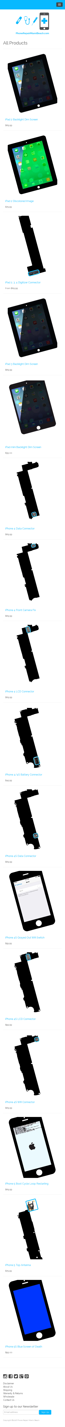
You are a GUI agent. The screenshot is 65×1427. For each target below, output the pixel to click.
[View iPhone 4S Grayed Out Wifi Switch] (32, 901)
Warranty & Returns (13, 1393)
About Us (8, 1387)
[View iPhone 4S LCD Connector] (32, 982)
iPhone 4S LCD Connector (20, 1018)
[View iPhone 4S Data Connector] (32, 819)
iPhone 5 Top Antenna (18, 1265)
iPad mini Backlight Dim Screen (23, 447)
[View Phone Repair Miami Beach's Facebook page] (11, 1376)
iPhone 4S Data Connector (20, 856)
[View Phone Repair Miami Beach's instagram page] (5, 1376)
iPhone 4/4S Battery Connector (23, 774)
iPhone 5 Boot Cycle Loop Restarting (26, 1183)
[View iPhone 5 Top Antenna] (32, 1228)
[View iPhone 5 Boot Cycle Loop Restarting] (32, 1147)
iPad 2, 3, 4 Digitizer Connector (23, 282)
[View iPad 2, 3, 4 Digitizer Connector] (32, 246)
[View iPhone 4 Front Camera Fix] (32, 573)
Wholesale (8, 1396)
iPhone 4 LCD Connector (19, 691)
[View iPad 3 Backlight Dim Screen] (32, 327)
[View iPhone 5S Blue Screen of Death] (32, 1310)
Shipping (7, 1390)
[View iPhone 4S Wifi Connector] (32, 1065)
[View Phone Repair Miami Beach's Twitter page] (16, 1376)
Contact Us (8, 1400)
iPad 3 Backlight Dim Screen (21, 364)
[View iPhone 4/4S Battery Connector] (32, 738)
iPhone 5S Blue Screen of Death (23, 1346)
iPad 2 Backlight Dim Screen (21, 119)
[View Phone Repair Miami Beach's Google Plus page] (21, 1376)
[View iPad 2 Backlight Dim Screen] (32, 83)
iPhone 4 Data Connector (20, 528)
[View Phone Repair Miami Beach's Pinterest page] (27, 1376)
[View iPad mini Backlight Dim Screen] (32, 410)
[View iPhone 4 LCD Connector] (32, 655)
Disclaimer (8, 1383)
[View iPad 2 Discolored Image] (32, 164)
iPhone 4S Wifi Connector (20, 1102)
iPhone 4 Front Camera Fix (20, 610)
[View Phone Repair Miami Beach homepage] (32, 24)
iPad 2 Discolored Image (19, 201)
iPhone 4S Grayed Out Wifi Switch (24, 937)
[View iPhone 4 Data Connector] (32, 492)
